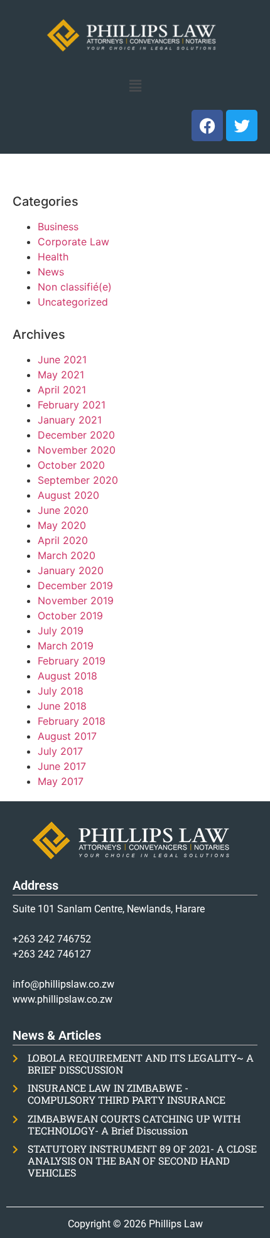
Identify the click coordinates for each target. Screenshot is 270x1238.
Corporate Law (73, 241)
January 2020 (71, 570)
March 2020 (66, 555)
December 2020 (76, 435)
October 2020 (71, 465)
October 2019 (70, 615)
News (51, 271)
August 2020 (68, 495)
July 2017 (60, 751)
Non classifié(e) (75, 286)
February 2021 (71, 404)
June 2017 (62, 766)
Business (58, 226)
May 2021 (61, 374)
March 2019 (66, 645)
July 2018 (61, 691)
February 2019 (71, 660)
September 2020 (78, 480)
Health (53, 256)
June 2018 (62, 706)
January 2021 (70, 420)
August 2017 (67, 736)
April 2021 (62, 389)
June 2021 (62, 359)
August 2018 (67, 676)
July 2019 (61, 630)
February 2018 (71, 721)
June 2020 (63, 510)
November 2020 (77, 450)
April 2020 (63, 540)
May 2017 (61, 781)
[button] (135, 85)
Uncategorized (73, 302)
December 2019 (75, 585)
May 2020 (62, 525)
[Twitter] (241, 125)
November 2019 (76, 600)
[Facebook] (207, 125)
